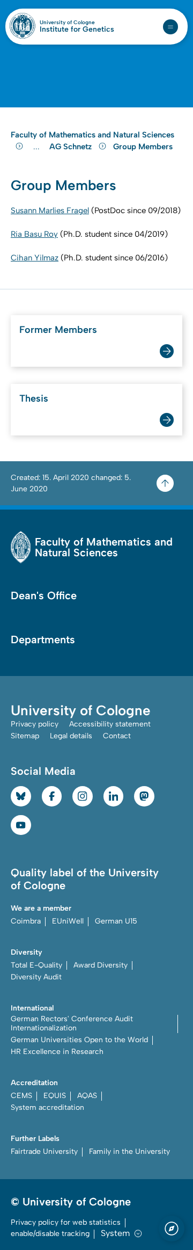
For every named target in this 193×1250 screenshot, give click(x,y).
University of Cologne (77, 22)
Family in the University (129, 1151)
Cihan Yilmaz (34, 258)
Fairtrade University (44, 1151)
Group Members (143, 146)
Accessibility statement (110, 724)
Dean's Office (44, 595)
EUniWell (68, 921)
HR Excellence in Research (57, 1051)
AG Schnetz (71, 146)
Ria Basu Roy (34, 234)
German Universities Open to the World (79, 1039)
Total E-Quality (36, 965)
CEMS (21, 1095)
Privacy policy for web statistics (66, 1222)
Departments (43, 639)
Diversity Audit (36, 977)
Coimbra (26, 921)
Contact (117, 735)
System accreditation (47, 1107)
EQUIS (54, 1095)
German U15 (116, 921)
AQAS (87, 1095)
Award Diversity (100, 965)
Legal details (71, 735)
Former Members (58, 330)
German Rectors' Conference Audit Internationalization (72, 1023)
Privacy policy (34, 724)
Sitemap (25, 735)
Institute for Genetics (77, 29)
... (38, 146)
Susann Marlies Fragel (50, 210)
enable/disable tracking (50, 1233)
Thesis (33, 398)
